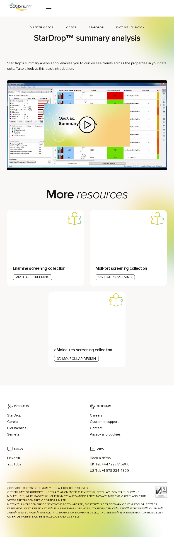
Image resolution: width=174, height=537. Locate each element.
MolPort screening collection (121, 268)
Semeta (13, 434)
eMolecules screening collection (83, 350)
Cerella (12, 421)
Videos (71, 27)
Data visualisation (130, 27)
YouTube (14, 464)
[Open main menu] (49, 8)
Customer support (104, 421)
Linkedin (13, 458)
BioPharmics (16, 428)
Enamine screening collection (39, 268)
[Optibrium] (22, 8)
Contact (96, 428)
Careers (96, 415)
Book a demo (100, 458)
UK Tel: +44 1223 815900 (110, 464)
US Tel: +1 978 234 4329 (109, 470)
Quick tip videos (41, 27)
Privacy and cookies (105, 434)
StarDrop (96, 27)
